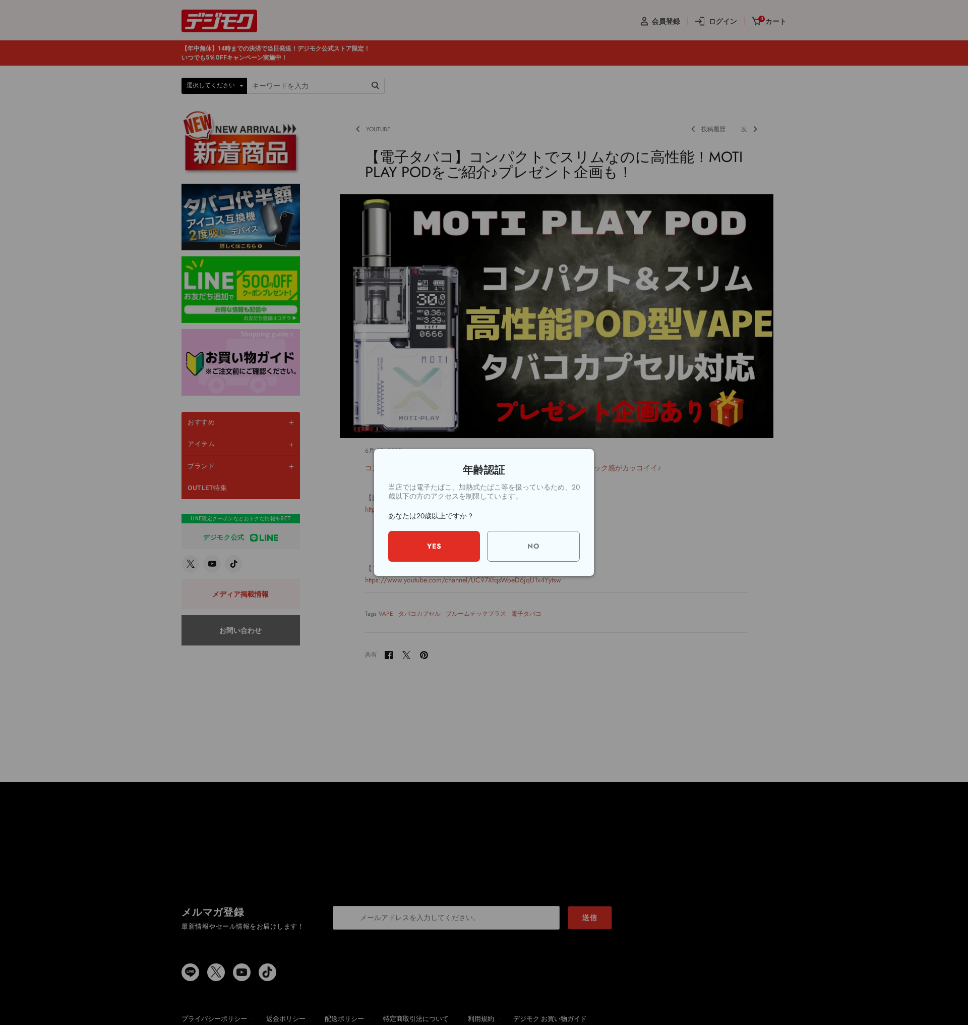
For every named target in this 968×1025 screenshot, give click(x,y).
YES (434, 546)
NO (533, 546)
